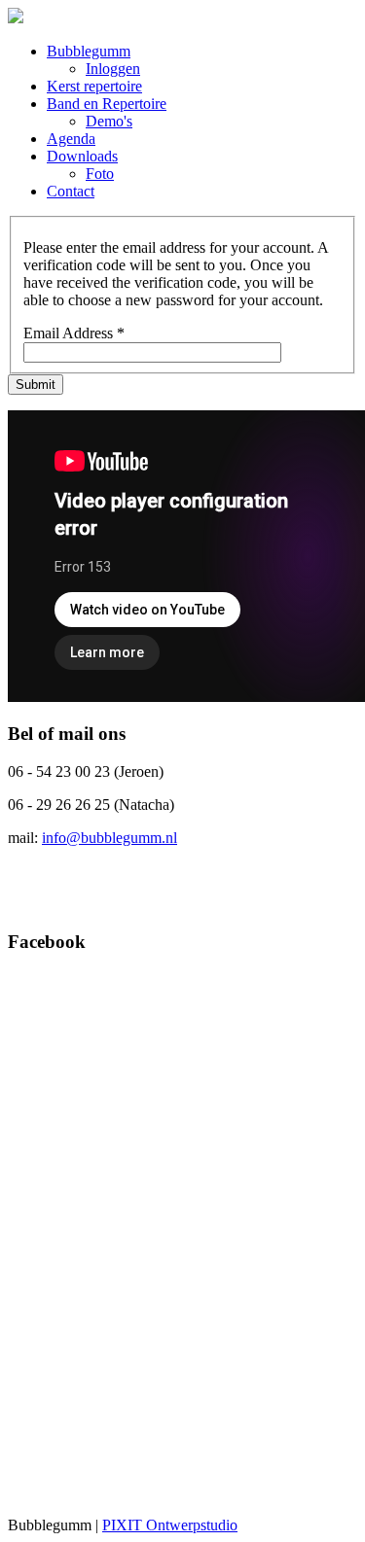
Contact (70, 191)
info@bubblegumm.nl (109, 837)
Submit (35, 384)
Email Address (74, 333)
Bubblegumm (88, 51)
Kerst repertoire (94, 86)
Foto (100, 173)
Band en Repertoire (106, 103)
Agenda (71, 138)
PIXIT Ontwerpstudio (169, 1525)
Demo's (109, 121)
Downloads (82, 156)
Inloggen (113, 68)
